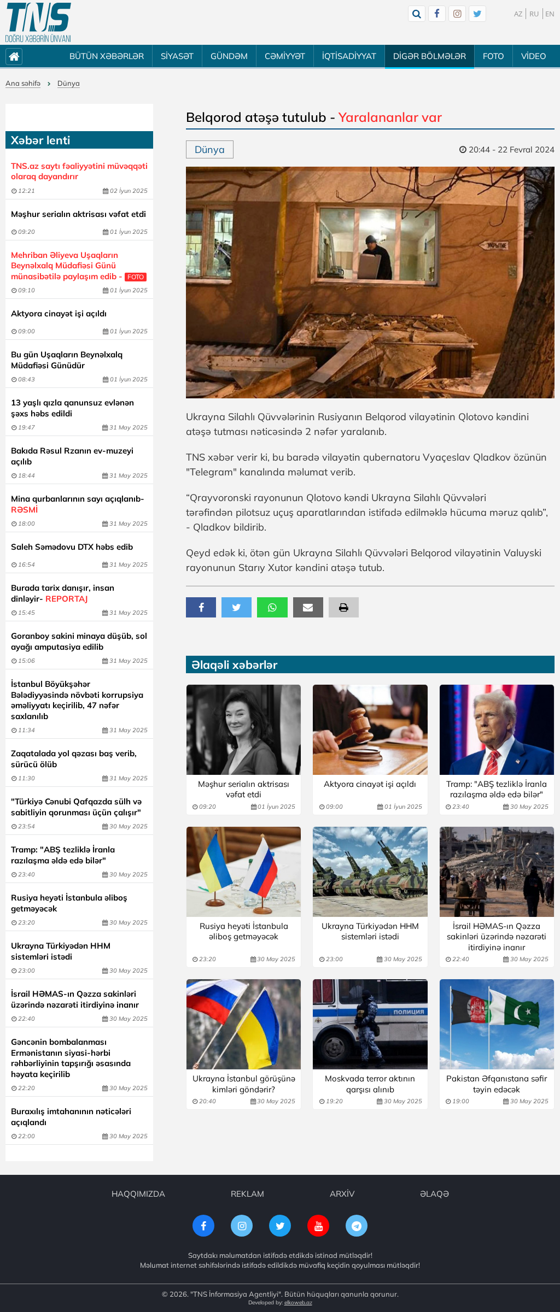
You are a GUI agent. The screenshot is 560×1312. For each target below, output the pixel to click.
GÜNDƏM (229, 56)
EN (550, 14)
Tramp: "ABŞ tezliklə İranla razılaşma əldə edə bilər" (63, 855)
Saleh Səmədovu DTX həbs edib (72, 547)
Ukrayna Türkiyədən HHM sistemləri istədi (60, 951)
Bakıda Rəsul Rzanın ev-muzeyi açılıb (72, 456)
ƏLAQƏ (434, 1194)
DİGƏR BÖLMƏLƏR (429, 56)
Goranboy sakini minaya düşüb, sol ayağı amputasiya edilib (79, 641)
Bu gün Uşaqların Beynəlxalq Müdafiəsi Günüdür (66, 359)
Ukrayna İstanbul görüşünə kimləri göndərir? (243, 1084)
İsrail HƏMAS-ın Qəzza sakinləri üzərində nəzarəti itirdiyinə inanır (75, 999)
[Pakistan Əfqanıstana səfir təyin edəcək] (497, 1024)
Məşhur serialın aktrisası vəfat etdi (78, 214)
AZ (518, 14)
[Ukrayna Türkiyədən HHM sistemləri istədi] (370, 872)
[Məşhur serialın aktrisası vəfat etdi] (243, 730)
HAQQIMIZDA (138, 1194)
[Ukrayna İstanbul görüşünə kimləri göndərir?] (243, 1024)
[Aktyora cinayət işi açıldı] (370, 730)
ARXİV (342, 1194)
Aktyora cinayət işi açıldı (59, 313)
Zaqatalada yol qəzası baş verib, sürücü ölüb (74, 758)
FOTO (493, 56)
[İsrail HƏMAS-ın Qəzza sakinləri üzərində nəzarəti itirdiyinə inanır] (497, 872)
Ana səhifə (22, 83)
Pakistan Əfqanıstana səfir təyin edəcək (496, 1084)
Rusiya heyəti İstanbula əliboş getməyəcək (69, 903)
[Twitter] (477, 13)
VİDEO (533, 56)
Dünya (68, 83)
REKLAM (247, 1194)
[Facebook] (437, 13)
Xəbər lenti (40, 140)
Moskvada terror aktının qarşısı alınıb (370, 1084)
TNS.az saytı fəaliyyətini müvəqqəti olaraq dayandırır (79, 171)
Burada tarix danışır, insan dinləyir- (62, 593)
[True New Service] (38, 22)
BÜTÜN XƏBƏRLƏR (106, 56)
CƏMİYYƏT (285, 56)
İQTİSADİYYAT (349, 56)
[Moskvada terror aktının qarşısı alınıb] (370, 1024)
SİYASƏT (177, 56)
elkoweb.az (298, 1302)
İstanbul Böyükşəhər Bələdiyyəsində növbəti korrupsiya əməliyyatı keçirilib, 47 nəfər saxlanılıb (77, 700)
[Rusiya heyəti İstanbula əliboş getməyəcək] (243, 872)
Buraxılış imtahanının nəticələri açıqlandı (71, 1116)
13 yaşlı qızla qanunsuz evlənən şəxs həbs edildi (72, 408)
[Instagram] (457, 13)
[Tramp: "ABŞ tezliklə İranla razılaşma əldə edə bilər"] (497, 730)
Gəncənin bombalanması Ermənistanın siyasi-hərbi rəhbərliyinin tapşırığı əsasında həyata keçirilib (71, 1058)
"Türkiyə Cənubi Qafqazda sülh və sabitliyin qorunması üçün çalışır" (76, 806)
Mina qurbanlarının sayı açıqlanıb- (77, 504)
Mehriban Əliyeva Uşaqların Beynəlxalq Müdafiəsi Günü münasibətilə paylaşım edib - (77, 265)
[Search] (417, 13)
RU (534, 14)
